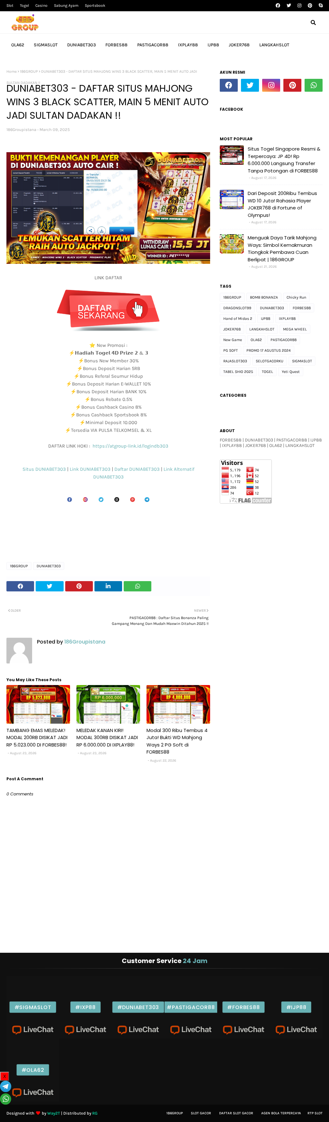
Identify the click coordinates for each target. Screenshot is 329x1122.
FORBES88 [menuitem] (116, 45)
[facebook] (278, 5)
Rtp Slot (315, 1113)
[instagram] (299, 5)
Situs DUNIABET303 (44, 469)
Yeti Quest (291, 371)
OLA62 (256, 340)
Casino (41, 5)
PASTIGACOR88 (284, 340)
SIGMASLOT (302, 361)
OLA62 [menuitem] (17, 45)
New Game (232, 340)
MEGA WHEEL (295, 329)
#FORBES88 (243, 1007)
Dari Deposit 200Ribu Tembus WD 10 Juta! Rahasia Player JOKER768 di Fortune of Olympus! (282, 204)
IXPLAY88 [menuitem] (188, 45)
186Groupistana (21, 129)
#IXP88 (85, 1007)
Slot (9, 5)
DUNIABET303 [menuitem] (81, 45)
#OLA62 (33, 1070)
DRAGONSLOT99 (237, 308)
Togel (24, 5)
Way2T (53, 1113)
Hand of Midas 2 (237, 318)
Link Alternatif (179, 469)
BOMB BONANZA (264, 297)
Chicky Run (296, 297)
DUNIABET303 (108, 477)
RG (95, 1113)
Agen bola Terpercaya (281, 1113)
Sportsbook (95, 5)
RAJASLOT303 (235, 361)
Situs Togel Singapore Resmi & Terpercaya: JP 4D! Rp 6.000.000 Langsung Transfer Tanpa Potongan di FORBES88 (284, 159)
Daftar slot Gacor (236, 1113)
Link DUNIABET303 (91, 469)
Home (11, 71)
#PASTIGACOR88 (191, 1007)
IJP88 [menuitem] (213, 45)
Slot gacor (201, 1113)
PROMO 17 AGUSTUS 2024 (268, 350)
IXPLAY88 (287, 318)
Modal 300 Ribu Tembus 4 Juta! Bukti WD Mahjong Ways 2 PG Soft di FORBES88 (177, 741)
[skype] (320, 5)
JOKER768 (232, 329)
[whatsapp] (314, 85)
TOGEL (267, 371)
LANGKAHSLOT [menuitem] (274, 45)
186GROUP (29, 71)
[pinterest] (310, 5)
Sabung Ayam (66, 5)
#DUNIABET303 (138, 1007)
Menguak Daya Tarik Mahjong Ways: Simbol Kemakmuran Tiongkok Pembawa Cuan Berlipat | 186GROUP (282, 248)
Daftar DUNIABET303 (137, 469)
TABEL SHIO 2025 (238, 371)
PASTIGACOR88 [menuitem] (152, 45)
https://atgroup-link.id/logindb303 (129, 446)
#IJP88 (296, 1007)
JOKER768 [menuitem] (239, 45)
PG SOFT (230, 350)
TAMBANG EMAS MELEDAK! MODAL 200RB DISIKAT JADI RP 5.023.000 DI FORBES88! (36, 737)
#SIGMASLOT (32, 1007)
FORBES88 (302, 308)
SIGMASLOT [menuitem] (46, 45)
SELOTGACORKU (269, 361)
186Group (174, 1113)
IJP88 (265, 318)
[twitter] (289, 5)
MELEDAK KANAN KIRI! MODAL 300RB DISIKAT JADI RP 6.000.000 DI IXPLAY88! (107, 737)
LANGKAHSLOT (261, 329)
